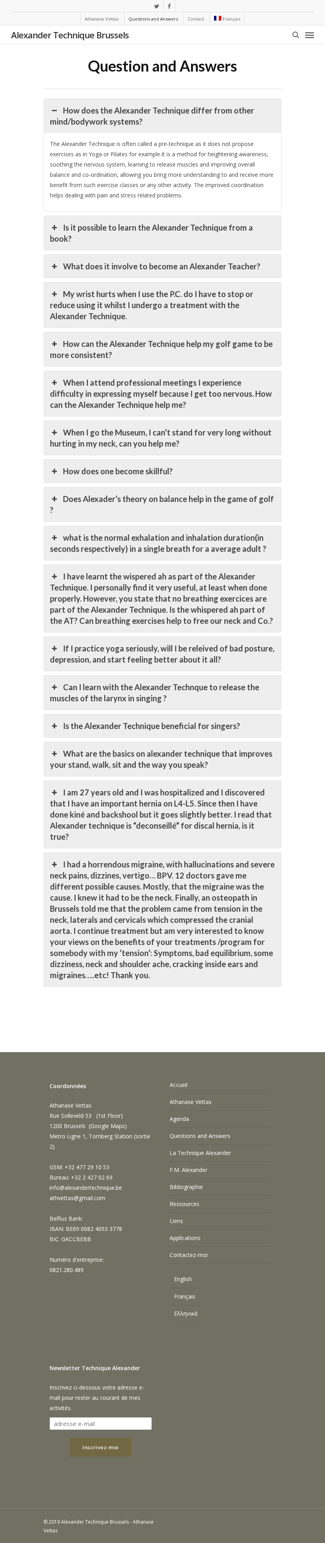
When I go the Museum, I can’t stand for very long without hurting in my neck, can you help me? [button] (160, 438)
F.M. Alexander (188, 1170)
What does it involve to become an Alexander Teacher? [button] (161, 266)
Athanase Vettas (191, 1102)
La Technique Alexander (200, 1153)
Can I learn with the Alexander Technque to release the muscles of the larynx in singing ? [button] (154, 692)
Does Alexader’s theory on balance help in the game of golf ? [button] (161, 504)
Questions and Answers (200, 1136)
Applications (185, 1238)
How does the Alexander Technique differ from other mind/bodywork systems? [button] (152, 116)
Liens (176, 1221)
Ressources (184, 1204)
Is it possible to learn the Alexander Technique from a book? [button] (151, 233)
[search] (295, 34)
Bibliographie (186, 1187)
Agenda (179, 1119)
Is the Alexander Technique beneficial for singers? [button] (151, 726)
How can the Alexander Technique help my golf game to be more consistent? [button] (161, 349)
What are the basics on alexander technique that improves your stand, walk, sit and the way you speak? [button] (161, 759)
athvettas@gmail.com (77, 1198)
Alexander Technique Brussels (70, 34)
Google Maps (107, 1126)
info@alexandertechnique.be (86, 1187)
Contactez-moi (189, 1255)
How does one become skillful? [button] (118, 471)
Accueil (178, 1085)
